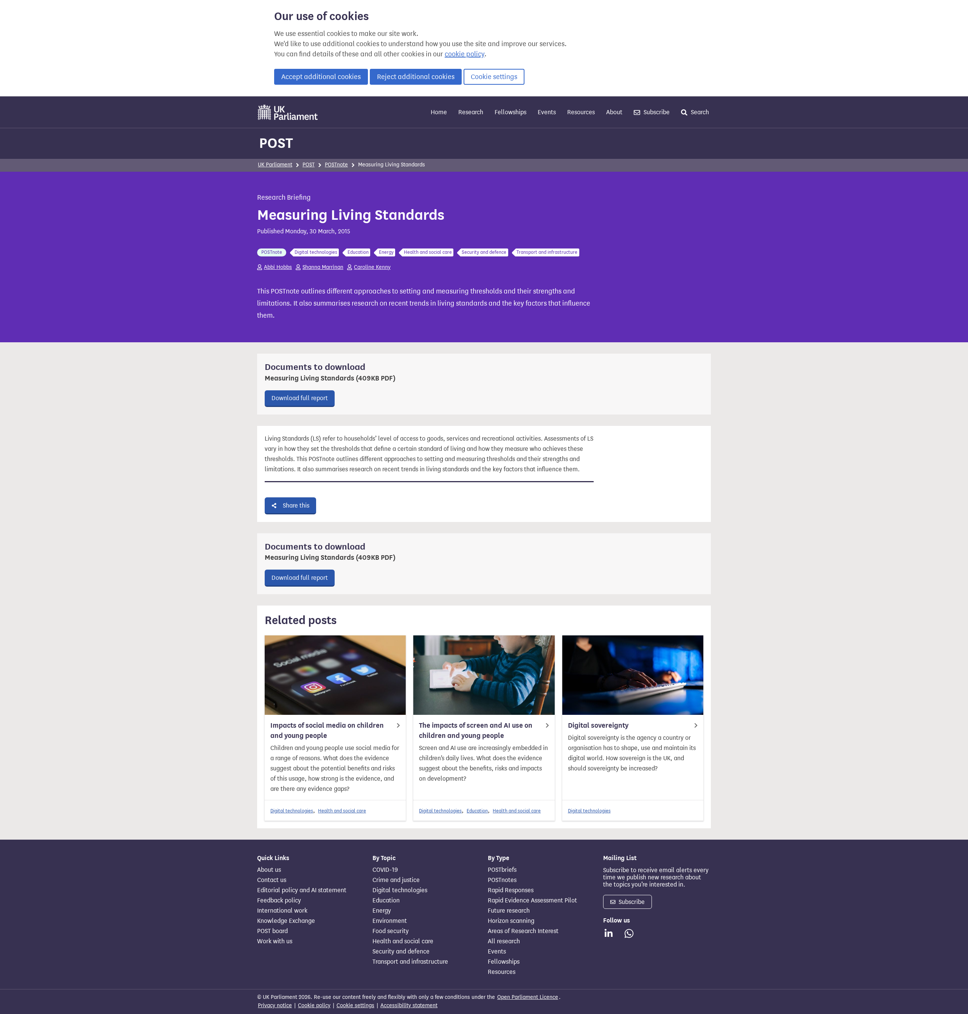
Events (547, 112)
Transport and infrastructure (410, 961)
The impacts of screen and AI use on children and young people (475, 730)
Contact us (271, 880)
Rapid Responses (511, 890)
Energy (381, 910)
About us (269, 869)
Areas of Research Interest (523, 931)
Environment (389, 921)
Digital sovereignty (598, 725)
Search (699, 112)
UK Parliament (275, 164)
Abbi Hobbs (278, 267)
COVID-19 (385, 869)
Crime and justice (396, 880)
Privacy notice (275, 1005)
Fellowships (510, 112)
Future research (509, 910)
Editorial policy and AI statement (301, 890)
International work (282, 910)
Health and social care (342, 811)
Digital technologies (291, 811)
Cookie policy (314, 1005)
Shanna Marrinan (322, 267)
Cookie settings (494, 77)
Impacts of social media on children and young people (327, 730)
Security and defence (401, 951)
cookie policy (464, 54)
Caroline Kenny (372, 267)
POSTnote (336, 164)
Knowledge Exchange (286, 921)
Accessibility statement (408, 1005)
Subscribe (656, 112)
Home (439, 112)
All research (504, 941)
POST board (272, 931)
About (614, 112)
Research (470, 112)
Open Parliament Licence (527, 997)
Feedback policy (279, 900)
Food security (390, 931)
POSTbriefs (502, 869)
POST (276, 143)
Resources (581, 112)
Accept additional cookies (321, 77)
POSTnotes (502, 880)
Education (477, 811)
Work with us (274, 941)
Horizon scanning (511, 921)
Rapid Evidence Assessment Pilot (532, 900)
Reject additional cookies (416, 77)
